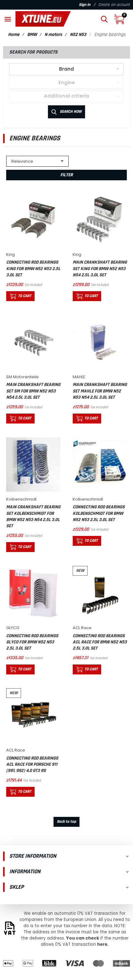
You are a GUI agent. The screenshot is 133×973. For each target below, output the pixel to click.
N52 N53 (78, 34)
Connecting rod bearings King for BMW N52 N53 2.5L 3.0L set (33, 268)
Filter (66, 175)
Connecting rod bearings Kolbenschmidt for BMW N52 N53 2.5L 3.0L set (99, 513)
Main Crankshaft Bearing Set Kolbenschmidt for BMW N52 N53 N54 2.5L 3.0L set (33, 516)
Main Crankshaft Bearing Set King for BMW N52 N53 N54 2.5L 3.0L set (100, 268)
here (102, 944)
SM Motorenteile (22, 377)
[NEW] (100, 593)
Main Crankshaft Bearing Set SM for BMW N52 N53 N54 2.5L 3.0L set (33, 391)
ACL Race (82, 628)
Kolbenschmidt (21, 499)
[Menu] (7, 18)
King (10, 254)
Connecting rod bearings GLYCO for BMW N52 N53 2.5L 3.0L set (32, 642)
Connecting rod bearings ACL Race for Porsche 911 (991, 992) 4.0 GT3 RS (32, 764)
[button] (104, 18)
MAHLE (79, 377)
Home (13, 34)
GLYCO (12, 628)
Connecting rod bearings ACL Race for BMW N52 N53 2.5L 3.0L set (100, 642)
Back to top (66, 821)
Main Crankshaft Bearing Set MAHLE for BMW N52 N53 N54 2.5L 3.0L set (100, 391)
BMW (32, 34)
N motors (53, 34)
